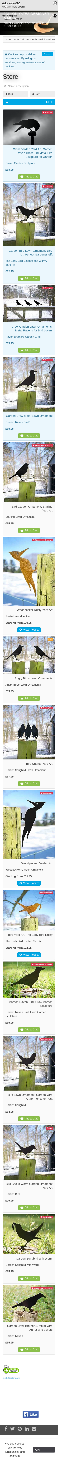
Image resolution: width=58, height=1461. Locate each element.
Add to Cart (31, 176)
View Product (31, 629)
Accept (48, 54)
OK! (43, 1449)
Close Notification (55, 3)
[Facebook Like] (30, 1414)
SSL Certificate (11, 1378)
